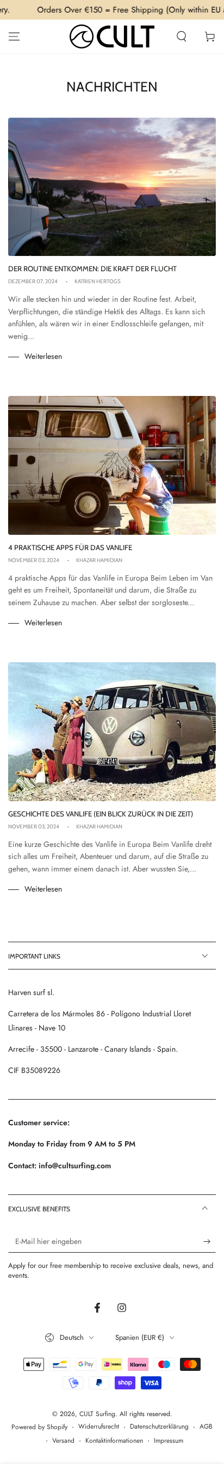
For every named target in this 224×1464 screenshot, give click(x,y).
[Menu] (14, 36)
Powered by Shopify (39, 1427)
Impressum (168, 1440)
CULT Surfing (97, 1414)
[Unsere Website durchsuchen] (181, 36)
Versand (63, 1440)
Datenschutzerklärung (159, 1426)
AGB (206, 1426)
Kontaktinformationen (114, 1440)
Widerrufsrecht (98, 1426)
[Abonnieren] (209, 1242)
